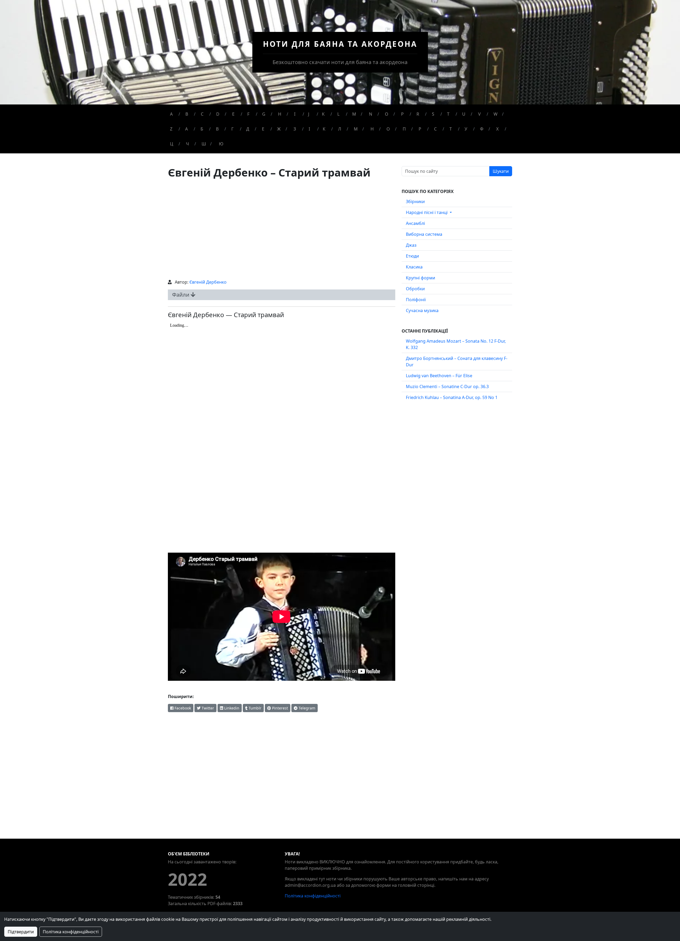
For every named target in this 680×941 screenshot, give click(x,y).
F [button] (248, 114)
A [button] (171, 114)
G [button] (263, 114)
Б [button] (202, 129)
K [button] (323, 114)
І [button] (309, 129)
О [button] (388, 129)
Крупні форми (420, 278)
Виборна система (424, 234)
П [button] (404, 129)
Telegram (306, 708)
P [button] (402, 114)
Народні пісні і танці (427, 212)
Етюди (412, 256)
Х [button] (497, 129)
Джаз (411, 245)
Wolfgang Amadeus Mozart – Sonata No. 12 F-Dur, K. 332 (456, 344)
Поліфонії (416, 300)
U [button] (463, 114)
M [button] (354, 114)
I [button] (294, 114)
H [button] (279, 114)
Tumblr (254, 708)
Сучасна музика (422, 310)
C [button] (202, 114)
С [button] (435, 129)
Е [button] (263, 129)
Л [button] (339, 129)
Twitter (207, 708)
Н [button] (372, 129)
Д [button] (247, 129)
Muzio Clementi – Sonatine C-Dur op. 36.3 (447, 386)
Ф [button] (481, 129)
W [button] (496, 114)
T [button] (448, 114)
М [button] (356, 129)
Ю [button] (221, 144)
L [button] (338, 114)
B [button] (186, 114)
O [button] (386, 114)
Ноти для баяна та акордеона (340, 44)
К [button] (324, 129)
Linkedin (231, 708)
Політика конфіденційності (313, 896)
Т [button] (450, 129)
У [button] (466, 129)
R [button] (417, 114)
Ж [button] (279, 129)
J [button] (308, 114)
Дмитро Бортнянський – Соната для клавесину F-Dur (456, 361)
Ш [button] (204, 144)
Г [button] (232, 129)
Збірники (415, 201)
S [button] (433, 114)
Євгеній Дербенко (208, 282)
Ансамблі (415, 223)
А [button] (186, 129)
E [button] (233, 114)
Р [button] (420, 129)
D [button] (217, 114)
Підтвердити (21, 932)
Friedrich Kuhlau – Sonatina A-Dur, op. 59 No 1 (452, 397)
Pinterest (279, 708)
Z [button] (171, 129)
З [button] (295, 129)
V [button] (479, 114)
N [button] (370, 114)
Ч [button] (187, 144)
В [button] (217, 129)
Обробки (415, 289)
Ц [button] (171, 144)
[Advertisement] (281, 229)
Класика (414, 267)
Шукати (501, 171)
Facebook (182, 708)
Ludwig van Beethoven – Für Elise (439, 376)
